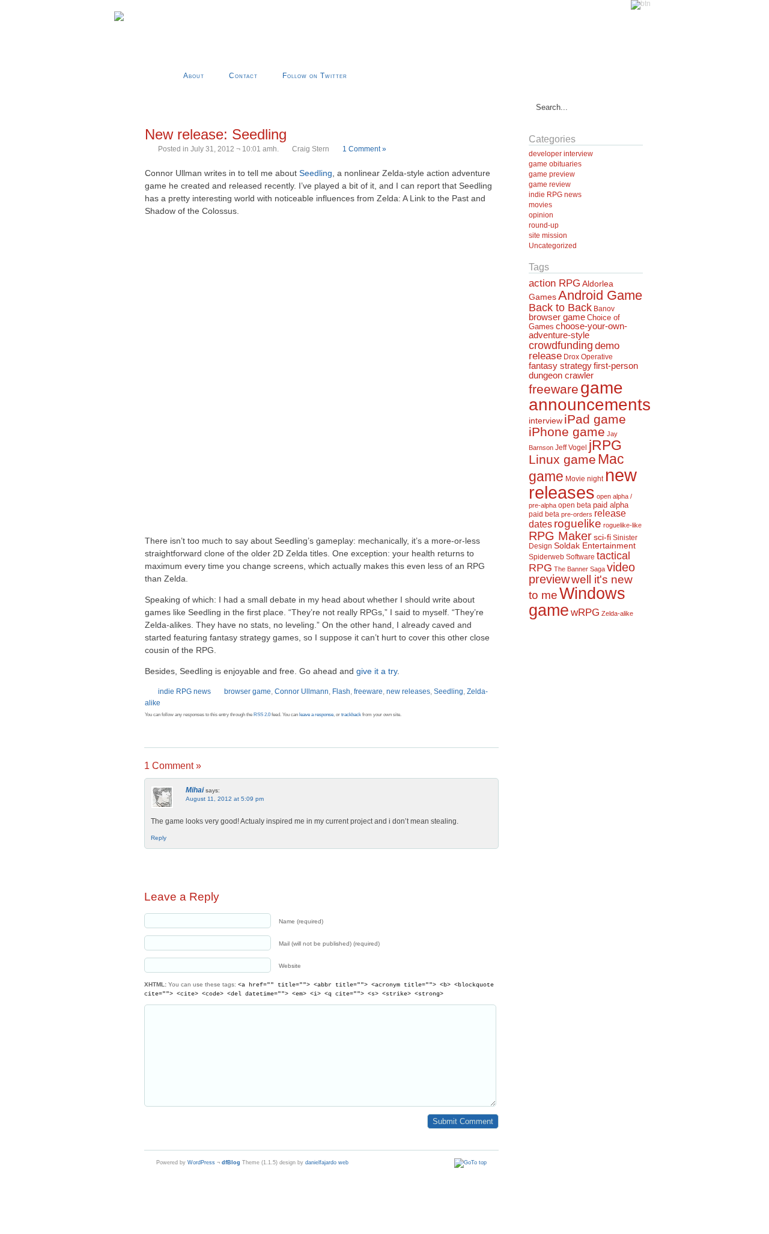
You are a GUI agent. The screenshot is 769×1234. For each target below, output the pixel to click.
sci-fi (602, 537)
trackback (351, 714)
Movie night (584, 479)
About (193, 75)
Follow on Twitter (314, 75)
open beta (574, 505)
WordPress (201, 1163)
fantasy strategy (560, 365)
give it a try (376, 671)
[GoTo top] (470, 1163)
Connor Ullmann (302, 691)
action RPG (554, 283)
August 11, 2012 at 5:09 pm (225, 798)
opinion (541, 215)
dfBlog (231, 1163)
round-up (544, 225)
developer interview (561, 154)
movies (540, 205)
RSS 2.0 (262, 714)
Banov (604, 308)
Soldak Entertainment (595, 545)
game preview (552, 174)
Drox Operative (588, 356)
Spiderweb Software (562, 557)
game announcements (590, 396)
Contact (243, 75)
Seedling (315, 173)
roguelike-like (622, 525)
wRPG (585, 612)
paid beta (544, 514)
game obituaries (555, 164)
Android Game (600, 295)
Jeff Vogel (571, 447)
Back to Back (560, 308)
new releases (408, 691)
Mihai (195, 790)
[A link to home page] (119, 19)
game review (550, 184)
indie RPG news (184, 691)
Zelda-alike (617, 613)
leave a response (316, 714)
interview (545, 420)
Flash (341, 691)
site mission (548, 235)
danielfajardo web (326, 1163)
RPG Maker (560, 536)
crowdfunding (561, 345)
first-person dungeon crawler (583, 370)
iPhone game (567, 432)
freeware (368, 691)
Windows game (577, 601)
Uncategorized (553, 246)
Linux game (562, 459)
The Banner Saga (579, 569)
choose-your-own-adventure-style (578, 330)
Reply (158, 837)
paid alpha (610, 505)
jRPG (605, 445)
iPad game (595, 419)
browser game (247, 691)
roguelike (577, 523)
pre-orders (576, 514)
